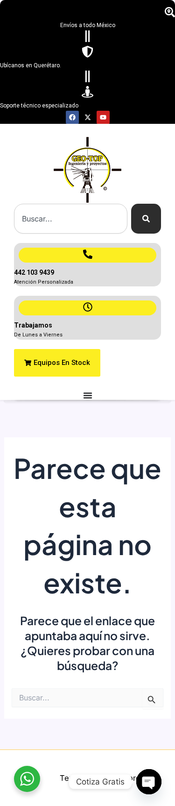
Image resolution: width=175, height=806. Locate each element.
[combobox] (70, 219)
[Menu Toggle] (87, 395)
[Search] (146, 219)
